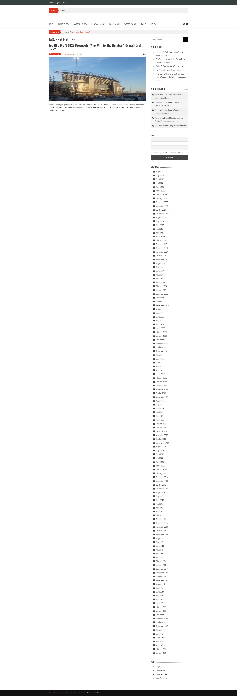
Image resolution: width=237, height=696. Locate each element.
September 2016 (162, 626)
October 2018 (161, 530)
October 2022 (161, 347)
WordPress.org (161, 678)
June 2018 (160, 546)
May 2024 (159, 275)
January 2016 (161, 653)
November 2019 (162, 481)
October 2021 (161, 393)
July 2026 (160, 175)
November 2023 (162, 297)
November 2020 (162, 435)
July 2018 (159, 542)
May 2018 (159, 550)
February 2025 (161, 240)
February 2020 (161, 469)
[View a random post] (184, 24)
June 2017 (160, 592)
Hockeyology (63, 24)
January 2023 (161, 336)
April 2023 (160, 324)
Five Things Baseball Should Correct (169, 70)
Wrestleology (130, 24)
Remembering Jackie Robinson (174, 125)
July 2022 (160, 359)
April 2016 (159, 645)
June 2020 (160, 454)
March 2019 (160, 511)
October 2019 (161, 485)
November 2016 (162, 618)
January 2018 (161, 565)
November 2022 (162, 343)
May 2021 (159, 412)
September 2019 (162, 488)
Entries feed (160, 670)
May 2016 (159, 641)
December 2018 (162, 523)
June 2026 (160, 179)
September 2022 (162, 351)
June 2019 (160, 500)
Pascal (157, 126)
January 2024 (161, 290)
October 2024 (161, 255)
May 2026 (159, 183)
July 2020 (160, 450)
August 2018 (160, 538)
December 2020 (162, 431)
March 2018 (160, 557)
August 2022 (161, 355)
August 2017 (160, 584)
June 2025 (160, 225)
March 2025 (160, 236)
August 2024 (160, 263)
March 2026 (160, 190)
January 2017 (161, 611)
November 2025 (162, 206)
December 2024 (162, 248)
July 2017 (159, 588)
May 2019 (159, 504)
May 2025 (159, 229)
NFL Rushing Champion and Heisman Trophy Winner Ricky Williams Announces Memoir (171, 77)
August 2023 (161, 309)
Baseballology (80, 24)
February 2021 (161, 423)
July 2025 (160, 221)
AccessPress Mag (93, 693)
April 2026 (160, 187)
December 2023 (162, 294)
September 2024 (162, 259)
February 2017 (161, 607)
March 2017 (160, 603)
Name (152, 135)
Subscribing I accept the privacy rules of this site (168, 153)
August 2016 (160, 630)
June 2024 (160, 271)
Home (51, 24)
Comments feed (162, 674)
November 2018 (162, 527)
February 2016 (161, 649)
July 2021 (159, 404)
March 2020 (160, 465)
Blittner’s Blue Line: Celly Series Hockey (170, 66)
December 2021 (162, 385)
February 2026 (161, 194)
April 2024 (159, 278)
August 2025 (161, 217)
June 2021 (160, 408)
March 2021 (160, 420)
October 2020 (161, 439)
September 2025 (162, 213)
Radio (143, 24)
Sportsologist (68, 54)
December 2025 (162, 202)
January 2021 (161, 427)
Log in (158, 666)
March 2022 (160, 374)
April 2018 (159, 553)
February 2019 (161, 515)
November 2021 (162, 389)
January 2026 (161, 198)
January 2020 (161, 473)
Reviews (154, 24)
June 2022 (160, 362)
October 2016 (161, 622)
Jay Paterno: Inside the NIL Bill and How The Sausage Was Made (84, 10)
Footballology (98, 24)
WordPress (76, 693)
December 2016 (162, 614)
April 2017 (159, 599)
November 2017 (162, 572)
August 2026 (161, 171)
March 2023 (160, 328)
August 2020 (161, 446)
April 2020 (160, 462)
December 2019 (162, 477)
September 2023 (162, 305)
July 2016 (159, 634)
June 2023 (160, 317)
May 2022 (159, 366)
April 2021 (159, 416)
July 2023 (160, 313)
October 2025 (161, 210)
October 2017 (161, 576)
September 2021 (162, 397)
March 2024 (160, 282)
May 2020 (159, 458)
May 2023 (159, 320)
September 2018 (162, 534)
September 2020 (162, 443)
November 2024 (162, 252)
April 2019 (159, 508)
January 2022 (161, 381)
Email (152, 144)
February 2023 (161, 332)
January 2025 (161, 244)
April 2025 (160, 233)
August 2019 (160, 492)
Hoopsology (114, 24)
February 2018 (161, 561)
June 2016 (160, 637)
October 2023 (161, 301)
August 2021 (160, 401)
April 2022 (160, 370)
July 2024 (159, 267)
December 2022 (162, 339)
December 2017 (162, 569)
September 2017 (162, 580)
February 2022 (161, 378)
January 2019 (161, 519)
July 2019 (159, 496)
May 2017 (159, 595)
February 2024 (161, 286)
